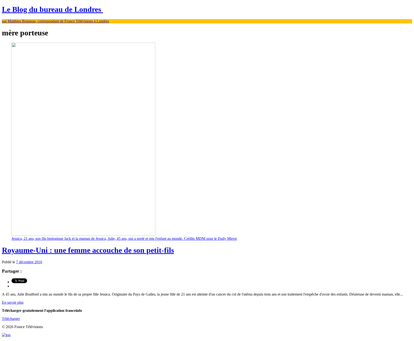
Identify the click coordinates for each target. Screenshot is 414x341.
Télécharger (11, 319)
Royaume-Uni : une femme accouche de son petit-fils (88, 250)
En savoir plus (12, 302)
